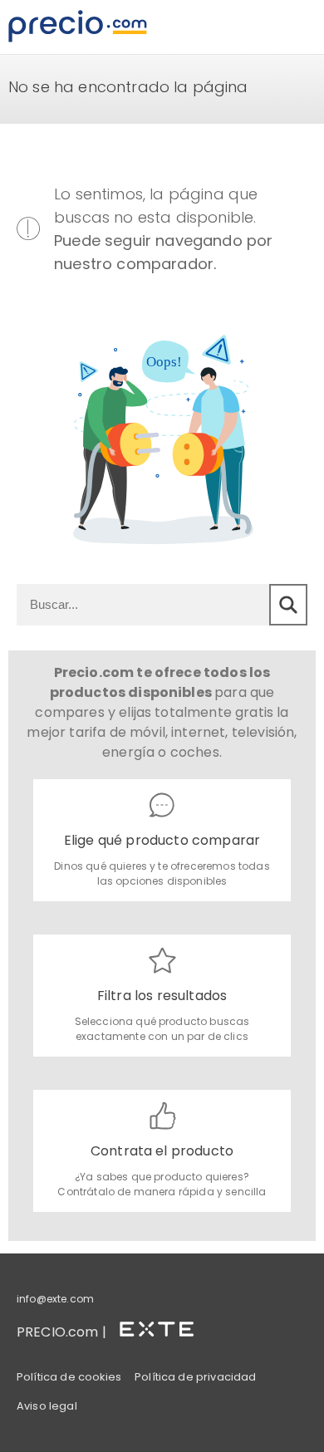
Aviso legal (47, 1406)
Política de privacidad (196, 1377)
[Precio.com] (77, 27)
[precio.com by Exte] (164, 1326)
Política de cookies (69, 1377)
